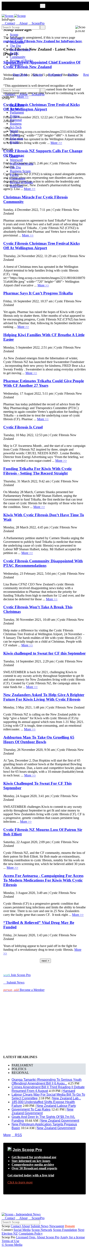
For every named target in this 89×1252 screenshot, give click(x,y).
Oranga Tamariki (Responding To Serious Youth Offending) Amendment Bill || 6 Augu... (47, 1081)
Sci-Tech (16, 127)
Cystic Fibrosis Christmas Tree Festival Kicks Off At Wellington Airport (41, 245)
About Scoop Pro (48, 1237)
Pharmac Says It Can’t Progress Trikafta (38, 293)
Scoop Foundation (65, 1230)
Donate (70, 1226)
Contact (16, 1226)
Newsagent (56, 1226)
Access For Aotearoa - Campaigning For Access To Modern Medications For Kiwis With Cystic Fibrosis (43, 880)
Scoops (37, 74)
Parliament (55, 74)
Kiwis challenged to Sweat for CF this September (44, 653)
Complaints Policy (31, 1233)
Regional (16, 120)
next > (45, 960)
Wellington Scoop (21, 163)
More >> (29, 189)
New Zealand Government (42, 1111)
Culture (15, 134)
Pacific (14, 53)
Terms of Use (10, 1241)
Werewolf (16, 38)
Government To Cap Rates (31, 1109)
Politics (72, 74)
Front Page (20, 74)
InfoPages (16, 64)
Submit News (39, 1226)
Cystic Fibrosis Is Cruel (23, 427)
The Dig (15, 45)
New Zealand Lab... (66, 1098)
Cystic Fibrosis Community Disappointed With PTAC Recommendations (43, 563)
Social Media (22, 1230)
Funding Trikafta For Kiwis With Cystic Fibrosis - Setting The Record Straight (37, 470)
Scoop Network (41, 1230)
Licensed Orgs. (26, 1237)
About (26, 1226)
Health (14, 142)
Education (16, 138)
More (7, 1135)
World (14, 131)
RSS (17, 1135)
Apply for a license (72, 1237)
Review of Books (21, 60)
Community (17, 57)
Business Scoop (20, 49)
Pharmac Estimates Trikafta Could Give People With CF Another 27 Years (43, 383)
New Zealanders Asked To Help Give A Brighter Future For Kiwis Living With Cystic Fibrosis (43, 697)
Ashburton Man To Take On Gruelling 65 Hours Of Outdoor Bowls (38, 739)
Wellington (17, 42)
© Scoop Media (12, 1244)
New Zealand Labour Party (56, 1105)
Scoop (14, 34)
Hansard (69, 1091)
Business (16, 123)
